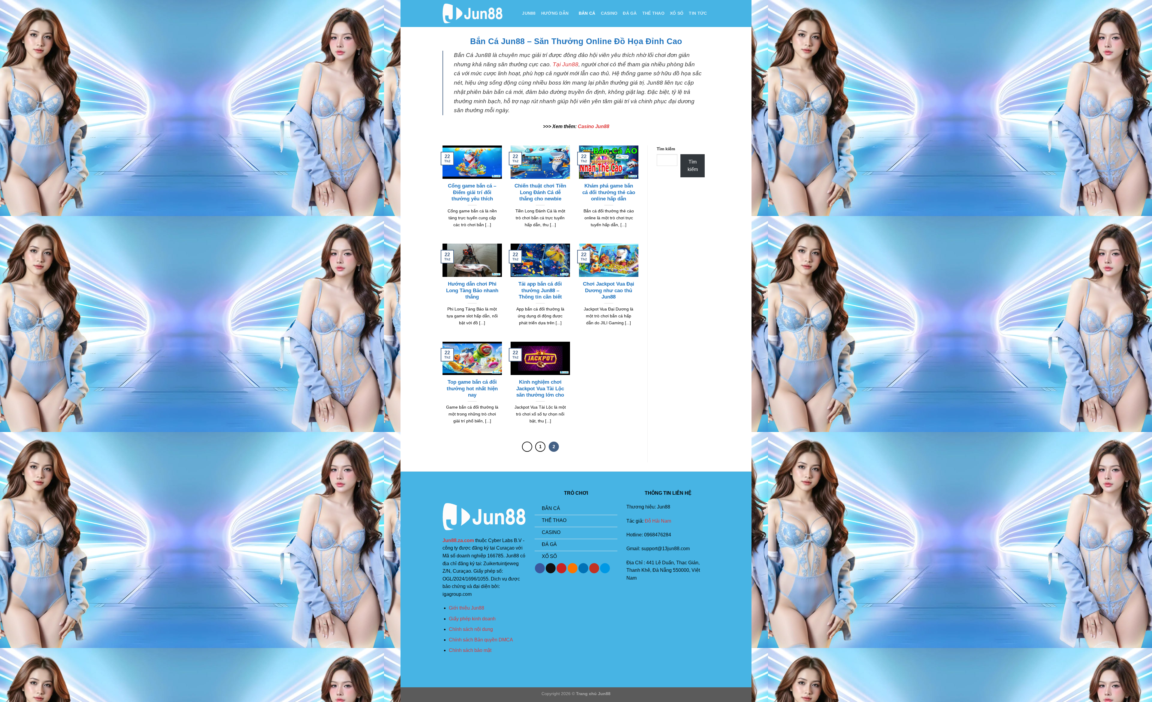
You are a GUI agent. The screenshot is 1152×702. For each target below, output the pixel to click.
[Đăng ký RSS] (573, 568)
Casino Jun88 (593, 126)
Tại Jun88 (565, 64)
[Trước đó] (527, 447)
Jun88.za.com (458, 540)
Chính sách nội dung (471, 629)
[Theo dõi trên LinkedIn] (583, 568)
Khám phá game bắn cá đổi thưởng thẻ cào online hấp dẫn (608, 192)
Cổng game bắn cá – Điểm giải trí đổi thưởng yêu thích (472, 192)
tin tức (698, 13)
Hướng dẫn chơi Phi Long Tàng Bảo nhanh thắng (472, 290)
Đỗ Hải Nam (658, 521)
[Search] (514, 14)
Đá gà (630, 13)
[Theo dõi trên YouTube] (594, 568)
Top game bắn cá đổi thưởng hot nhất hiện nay (472, 388)
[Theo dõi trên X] (551, 568)
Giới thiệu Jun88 (466, 607)
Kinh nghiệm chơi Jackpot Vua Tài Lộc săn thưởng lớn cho (540, 388)
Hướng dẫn (555, 13)
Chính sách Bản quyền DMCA (481, 639)
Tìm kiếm (666, 148)
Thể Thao (653, 13)
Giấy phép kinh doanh (472, 618)
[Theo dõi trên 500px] (605, 568)
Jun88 (529, 13)
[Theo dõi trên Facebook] (540, 568)
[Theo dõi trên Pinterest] (561, 568)
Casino (609, 13)
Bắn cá (587, 13)
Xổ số (676, 13)
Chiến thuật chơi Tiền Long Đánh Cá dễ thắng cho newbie (540, 192)
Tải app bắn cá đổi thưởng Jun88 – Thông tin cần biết (540, 290)
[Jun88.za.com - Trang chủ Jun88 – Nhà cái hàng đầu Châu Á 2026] (472, 13)
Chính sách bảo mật (470, 650)
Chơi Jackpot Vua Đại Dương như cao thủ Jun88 (608, 290)
